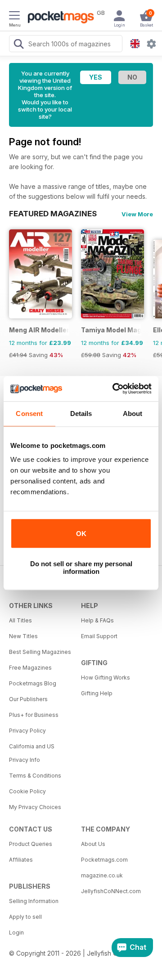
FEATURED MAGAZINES (53, 213)
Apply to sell (25, 916)
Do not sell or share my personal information (81, 567)
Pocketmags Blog (32, 683)
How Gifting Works (105, 677)
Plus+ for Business (33, 714)
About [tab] (133, 413)
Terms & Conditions (35, 775)
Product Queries (30, 844)
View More (137, 214)
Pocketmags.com (104, 859)
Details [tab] (81, 413)
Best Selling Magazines (40, 651)
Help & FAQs (97, 620)
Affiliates (21, 859)
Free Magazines (30, 667)
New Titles (23, 636)
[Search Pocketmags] (18, 45)
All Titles (20, 620)
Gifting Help (96, 693)
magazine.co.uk (102, 875)
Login (16, 932)
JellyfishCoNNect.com (111, 891)
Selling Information (33, 901)
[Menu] (14, 16)
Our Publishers (28, 699)
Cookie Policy (27, 791)
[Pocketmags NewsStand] (58, 18)
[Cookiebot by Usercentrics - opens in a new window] (114, 388)
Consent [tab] (29, 413)
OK (81, 533)
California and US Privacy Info (31, 753)
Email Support (99, 636)
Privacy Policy (27, 730)
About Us (93, 844)
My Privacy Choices (35, 807)
